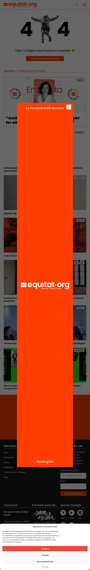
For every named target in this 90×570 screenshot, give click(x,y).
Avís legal (45, 567)
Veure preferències (45, 561)
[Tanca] (68, 107)
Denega (45, 555)
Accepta (45, 548)
